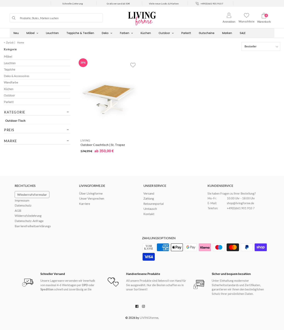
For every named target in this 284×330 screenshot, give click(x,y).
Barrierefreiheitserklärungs (33, 226)
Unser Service (154, 185)
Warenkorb (264, 21)
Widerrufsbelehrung (28, 215)
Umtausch (150, 208)
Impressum (22, 200)
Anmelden (229, 21)
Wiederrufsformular (32, 194)
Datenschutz (23, 205)
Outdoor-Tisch (15, 120)
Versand (148, 193)
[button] (133, 64)
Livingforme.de (92, 185)
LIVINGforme (149, 317)
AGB (18, 210)
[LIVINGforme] (142, 16)
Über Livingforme (91, 193)
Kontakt (148, 214)
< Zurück (9, 42)
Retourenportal (153, 203)
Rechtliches (25, 185)
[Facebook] (136, 307)
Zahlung (148, 198)
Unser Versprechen (91, 198)
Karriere (84, 203)
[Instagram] (143, 307)
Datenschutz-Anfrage (29, 221)
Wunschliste (246, 21)
